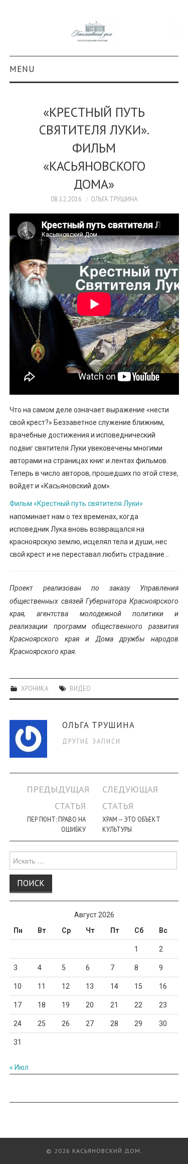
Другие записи (91, 741)
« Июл (19, 1067)
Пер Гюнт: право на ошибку (56, 824)
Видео (80, 688)
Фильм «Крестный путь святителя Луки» (76, 503)
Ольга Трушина (114, 199)
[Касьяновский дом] (94, 32)
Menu (22, 69)
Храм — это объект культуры (131, 824)
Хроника (34, 688)
